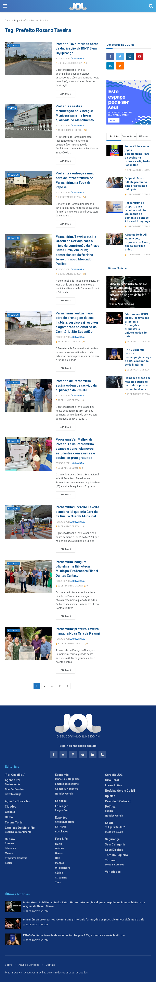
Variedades (113, 871)
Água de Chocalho (17, 801)
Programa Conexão (16, 858)
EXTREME (60, 826)
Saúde (109, 822)
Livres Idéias (113, 785)
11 (60, 685)
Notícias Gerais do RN (120, 790)
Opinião (110, 796)
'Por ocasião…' (15, 774)
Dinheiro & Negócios (67, 779)
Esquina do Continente (18, 832)
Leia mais (65, 94)
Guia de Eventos (14, 789)
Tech (58, 882)
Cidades (13, 45)
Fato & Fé (61, 838)
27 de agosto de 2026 (122, 304)
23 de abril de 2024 (67, 468)
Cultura (10, 839)
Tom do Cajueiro (116, 855)
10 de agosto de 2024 (68, 342)
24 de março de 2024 (68, 526)
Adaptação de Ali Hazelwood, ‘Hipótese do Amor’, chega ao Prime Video (137, 242)
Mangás (59, 863)
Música (9, 853)
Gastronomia (12, 784)
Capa (8, 20)
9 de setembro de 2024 (69, 197)
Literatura (10, 848)
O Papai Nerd (62, 867)
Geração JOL (113, 774)
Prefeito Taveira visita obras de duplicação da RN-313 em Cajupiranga (77, 48)
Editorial (61, 800)
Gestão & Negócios (66, 788)
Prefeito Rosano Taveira (34, 20)
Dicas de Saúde (114, 832)
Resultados (61, 831)
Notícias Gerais (64, 793)
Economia (62, 774)
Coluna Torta (14, 822)
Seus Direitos (114, 849)
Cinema (9, 843)
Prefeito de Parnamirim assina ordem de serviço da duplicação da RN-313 (76, 385)
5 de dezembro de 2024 (69, 63)
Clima (12, 108)
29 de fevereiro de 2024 (70, 586)
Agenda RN (12, 780)
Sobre (8, 964)
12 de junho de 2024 (68, 400)
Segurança (112, 839)
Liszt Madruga (13, 794)
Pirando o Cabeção (118, 801)
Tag (16, 20)
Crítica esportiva (64, 821)
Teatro (9, 863)
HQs (57, 858)
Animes (59, 848)
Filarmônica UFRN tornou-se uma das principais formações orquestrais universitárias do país (137, 325)
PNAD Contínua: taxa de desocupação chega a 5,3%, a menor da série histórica (138, 357)
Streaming (61, 877)
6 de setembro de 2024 (69, 274)
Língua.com (62, 810)
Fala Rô (109, 810)
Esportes (61, 817)
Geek (58, 844)
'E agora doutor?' (115, 827)
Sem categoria (115, 844)
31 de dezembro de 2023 (70, 644)
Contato (50, 964)
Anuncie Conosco (28, 964)
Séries (59, 872)
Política (110, 806)
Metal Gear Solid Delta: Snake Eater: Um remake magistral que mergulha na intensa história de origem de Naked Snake (128, 291)
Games (59, 853)
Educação (61, 806)
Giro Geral (112, 780)
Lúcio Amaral (77, 58)
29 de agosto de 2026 (138, 342)
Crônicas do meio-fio (20, 827)
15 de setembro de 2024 (70, 130)
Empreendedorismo (67, 784)
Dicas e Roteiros (114, 864)
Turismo (111, 860)
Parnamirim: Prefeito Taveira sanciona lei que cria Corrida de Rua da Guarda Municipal (77, 511)
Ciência (10, 811)
